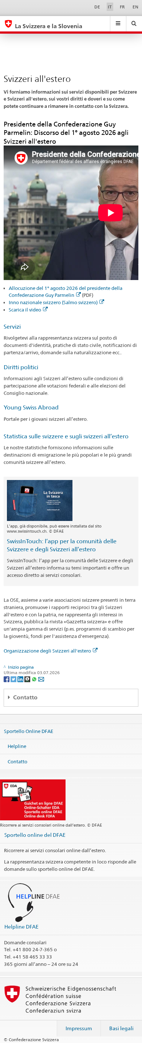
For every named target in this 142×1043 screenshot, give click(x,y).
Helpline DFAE (21, 926)
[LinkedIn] (20, 678)
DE (97, 7)
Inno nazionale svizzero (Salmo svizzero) (53, 302)
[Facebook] (7, 678)
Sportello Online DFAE (28, 731)
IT (110, 7)
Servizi (12, 326)
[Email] (41, 678)
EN (135, 7)
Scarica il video (25, 310)
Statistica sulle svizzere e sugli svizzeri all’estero (66, 436)
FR (122, 7)
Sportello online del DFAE (35, 835)
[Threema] (27, 678)
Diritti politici (21, 367)
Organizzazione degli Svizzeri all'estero (47, 651)
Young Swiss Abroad (31, 407)
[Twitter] (14, 678)
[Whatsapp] (34, 678)
